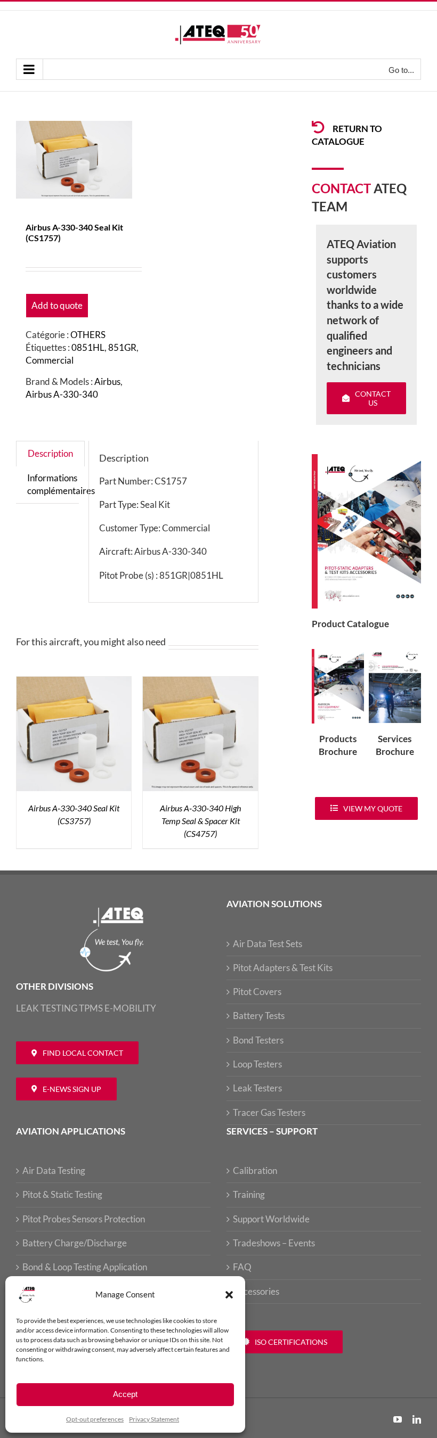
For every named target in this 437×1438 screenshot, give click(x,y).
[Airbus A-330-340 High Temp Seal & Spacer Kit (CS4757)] (200, 682)
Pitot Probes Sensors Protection (83, 1219)
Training (249, 1194)
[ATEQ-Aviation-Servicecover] (395, 653)
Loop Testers (257, 1064)
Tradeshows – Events (274, 1242)
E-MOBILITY (130, 1008)
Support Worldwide (271, 1219)
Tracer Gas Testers (269, 1112)
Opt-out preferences (95, 1419)
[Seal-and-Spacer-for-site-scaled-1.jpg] (74, 160)
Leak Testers (257, 1088)
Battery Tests (259, 1015)
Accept (125, 1394)
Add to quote (57, 305)
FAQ (242, 1266)
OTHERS (88, 334)
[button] (229, 1294)
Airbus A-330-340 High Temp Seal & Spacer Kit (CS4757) (200, 821)
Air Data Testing (53, 1170)
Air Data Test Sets (267, 943)
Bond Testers (258, 1040)
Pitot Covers (257, 991)
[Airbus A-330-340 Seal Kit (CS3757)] (74, 682)
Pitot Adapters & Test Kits (283, 967)
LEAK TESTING (46, 1008)
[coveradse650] (366, 458)
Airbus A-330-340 (62, 394)
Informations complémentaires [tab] (61, 484)
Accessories (256, 1291)
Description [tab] (50, 453)
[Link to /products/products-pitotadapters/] (318, 127)
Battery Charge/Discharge (74, 1242)
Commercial (50, 360)
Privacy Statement (154, 1419)
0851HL (87, 347)
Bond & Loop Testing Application (84, 1266)
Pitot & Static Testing (62, 1194)
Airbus (107, 381)
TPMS (91, 1008)
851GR (122, 347)
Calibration (255, 1170)
